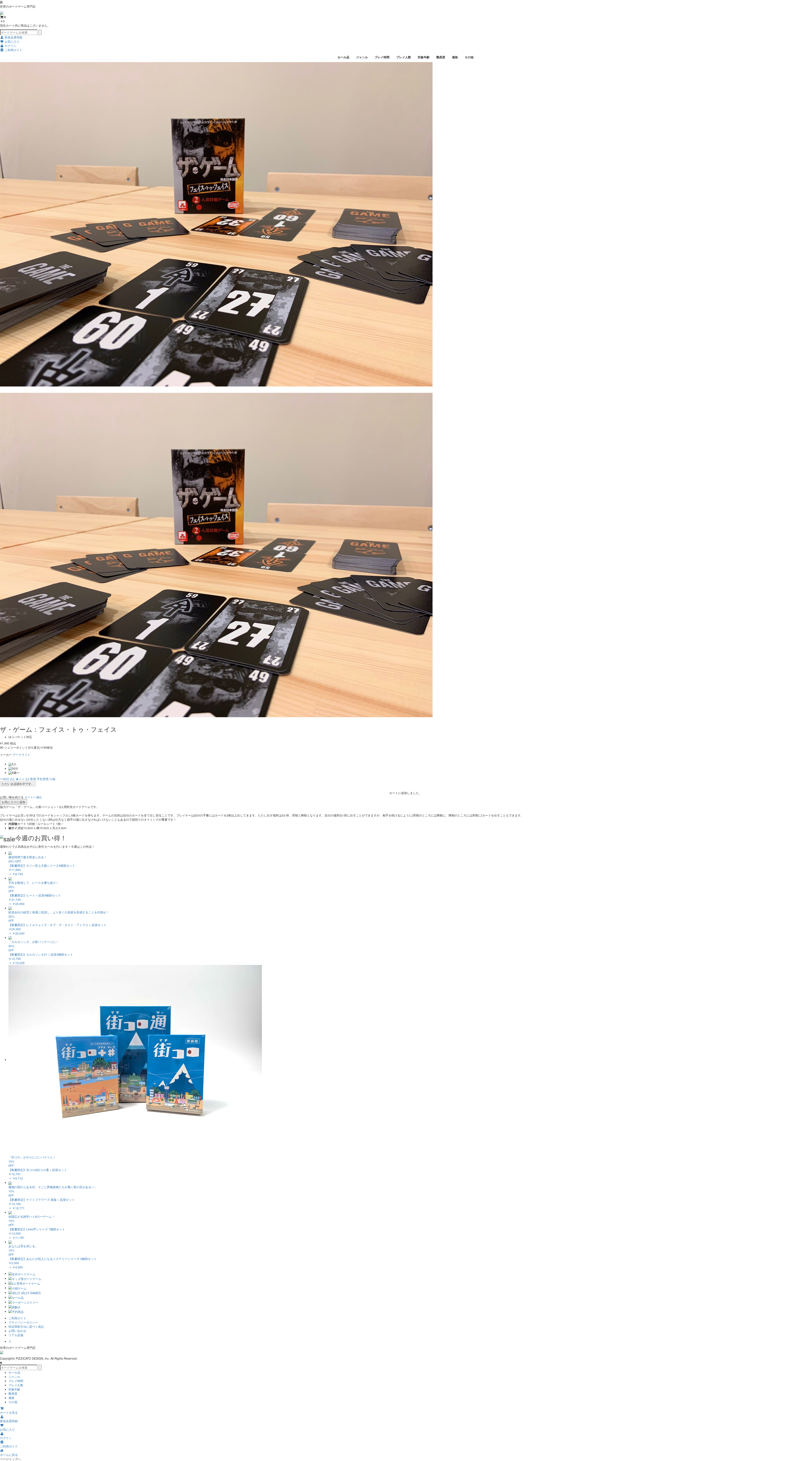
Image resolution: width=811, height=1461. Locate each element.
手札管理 (43, 779)
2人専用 (30, 779)
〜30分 (4, 779)
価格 (455, 57)
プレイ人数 (403, 57)
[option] (405, 224)
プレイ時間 (382, 57)
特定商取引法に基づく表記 (26, 1326)
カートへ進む (33, 797)
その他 (469, 57)
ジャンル (362, 57)
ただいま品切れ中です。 (18, 784)
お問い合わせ (17, 1331)
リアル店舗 (15, 1335)
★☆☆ (20, 779)
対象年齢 (424, 57)
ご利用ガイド (17, 1318)
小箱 (52, 779)
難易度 (440, 57)
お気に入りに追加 (13, 802)
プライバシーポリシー (23, 1322)
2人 (12, 779)
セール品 (343, 57)
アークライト (21, 754)
